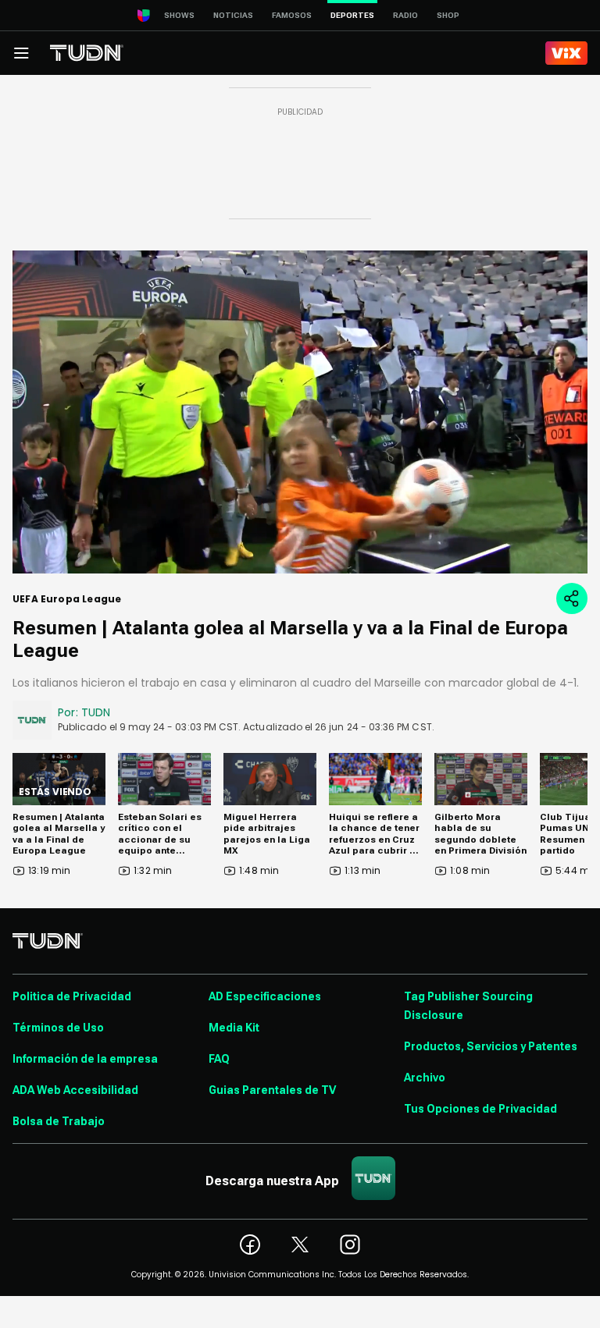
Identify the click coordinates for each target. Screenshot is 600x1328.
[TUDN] (86, 53)
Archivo (424, 1077)
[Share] (572, 598)
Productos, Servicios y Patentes (490, 1046)
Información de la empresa (85, 1059)
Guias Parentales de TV (272, 1090)
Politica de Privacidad (71, 996)
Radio (405, 15)
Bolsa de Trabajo (58, 1121)
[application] (300, 411)
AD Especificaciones (265, 996)
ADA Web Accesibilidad (75, 1090)
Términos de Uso (58, 1027)
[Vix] (566, 53)
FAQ (219, 1059)
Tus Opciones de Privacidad (480, 1109)
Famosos (292, 15)
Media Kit (234, 1027)
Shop (448, 15)
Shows (179, 15)
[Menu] (21, 53)
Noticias (233, 15)
